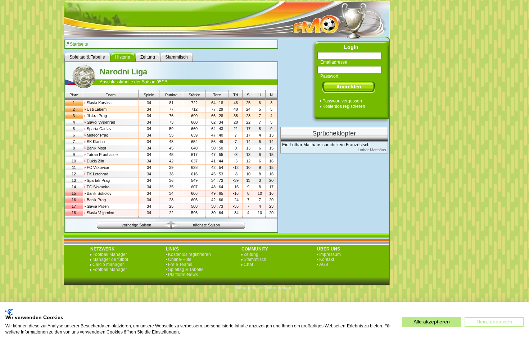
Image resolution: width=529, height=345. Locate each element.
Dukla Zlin (95, 161)
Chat (248, 264)
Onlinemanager (278, 287)
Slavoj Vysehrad (101, 122)
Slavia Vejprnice (100, 213)
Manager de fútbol (110, 259)
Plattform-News (183, 274)
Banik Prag (96, 200)
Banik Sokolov (99, 193)
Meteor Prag (97, 135)
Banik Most (96, 148)
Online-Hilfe (179, 259)
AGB (323, 264)
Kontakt (326, 259)
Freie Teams (180, 264)
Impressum (330, 254)
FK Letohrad (97, 174)
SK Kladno (96, 141)
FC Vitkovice (98, 167)
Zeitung (251, 254)
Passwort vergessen (342, 101)
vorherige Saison (136, 225)
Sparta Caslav (99, 128)
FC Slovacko (98, 187)
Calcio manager (108, 264)
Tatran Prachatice (102, 154)
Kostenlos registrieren (343, 106)
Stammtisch (255, 259)
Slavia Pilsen (98, 206)
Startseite (79, 44)
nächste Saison (206, 225)
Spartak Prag (98, 180)
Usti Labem (97, 109)
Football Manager (109, 254)
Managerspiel (248, 287)
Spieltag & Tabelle (186, 269)
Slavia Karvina (99, 103)
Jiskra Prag (97, 116)
